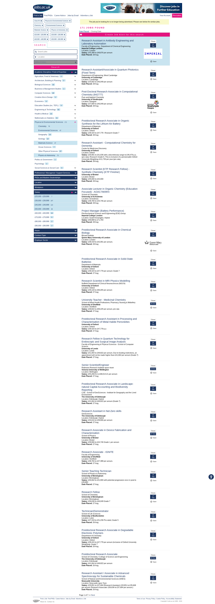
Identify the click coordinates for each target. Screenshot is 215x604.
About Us (43, 602)
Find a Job (38, 15)
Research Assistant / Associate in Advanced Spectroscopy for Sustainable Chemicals (105, 575)
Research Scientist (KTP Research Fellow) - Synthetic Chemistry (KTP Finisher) (105, 170)
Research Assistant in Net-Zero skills (101, 411)
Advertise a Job (86, 15)
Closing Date (96, 31)
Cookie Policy (160, 599)
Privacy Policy (150, 599)
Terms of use (141, 599)
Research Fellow (91, 492)
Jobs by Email (73, 15)
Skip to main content (9, 2)
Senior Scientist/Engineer (95, 365)
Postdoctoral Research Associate (99, 554)
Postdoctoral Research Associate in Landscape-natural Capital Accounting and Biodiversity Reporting (107, 386)
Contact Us (50, 602)
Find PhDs (48, 15)
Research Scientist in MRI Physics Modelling (106, 280)
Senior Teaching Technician (96, 471)
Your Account (165, 15)
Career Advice (60, 15)
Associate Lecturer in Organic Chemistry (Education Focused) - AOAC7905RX (110, 190)
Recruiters (177, 15)
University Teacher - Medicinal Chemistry (104, 299)
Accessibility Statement (174, 599)
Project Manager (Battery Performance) (103, 210)
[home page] (43, 8)
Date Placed (84, 31)
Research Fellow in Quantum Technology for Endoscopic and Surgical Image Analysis (105, 340)
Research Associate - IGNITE (98, 452)
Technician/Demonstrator (95, 511)
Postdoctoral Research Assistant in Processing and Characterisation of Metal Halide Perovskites (109, 320)
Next (93, 595)
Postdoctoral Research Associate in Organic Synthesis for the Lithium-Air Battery (105, 122)
